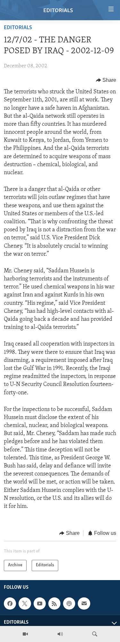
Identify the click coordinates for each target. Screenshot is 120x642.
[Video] (25, 634)
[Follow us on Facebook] (10, 603)
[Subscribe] (84, 603)
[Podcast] (69, 603)
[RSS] (54, 603)
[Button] (106, 80)
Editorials (18, 28)
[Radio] (60, 634)
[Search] (94, 634)
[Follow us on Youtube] (40, 603)
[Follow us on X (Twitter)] (25, 603)
